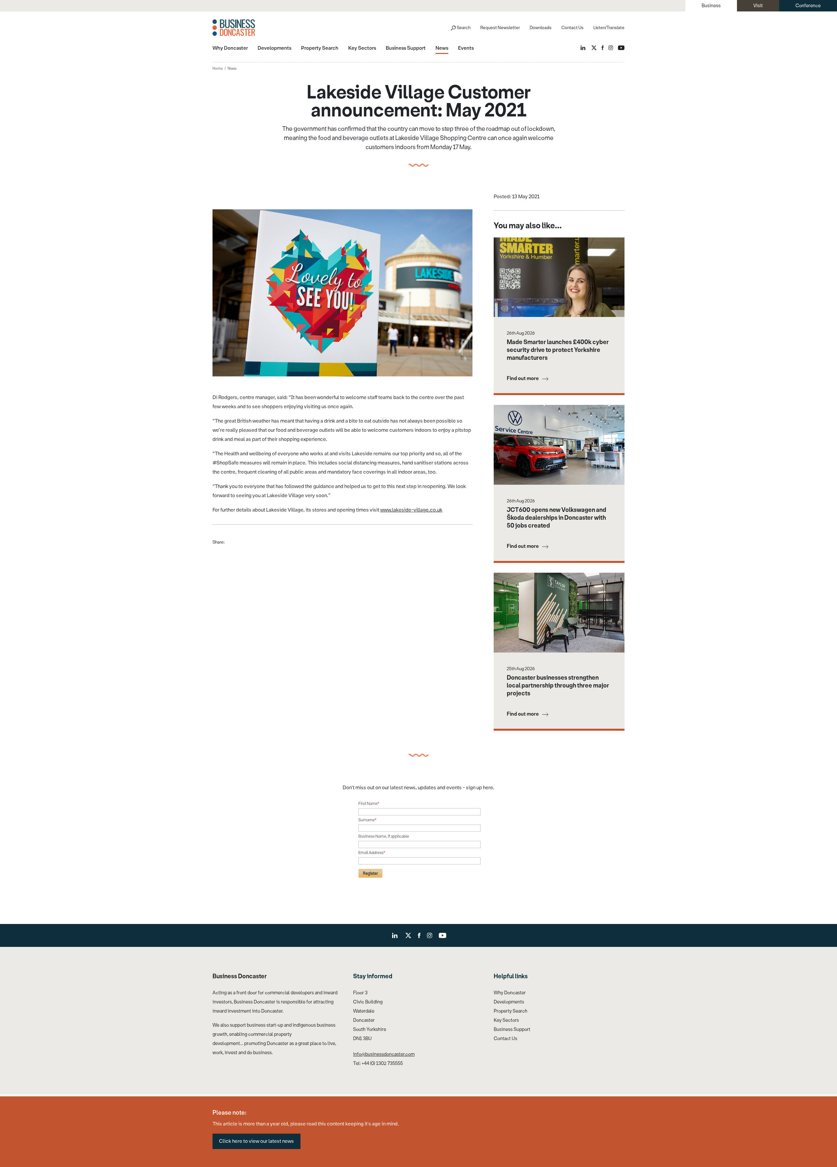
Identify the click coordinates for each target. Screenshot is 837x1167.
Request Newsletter (500, 27)
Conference (808, 6)
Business (711, 6)
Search (463, 27)
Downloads (541, 27)
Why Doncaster (510, 993)
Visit (758, 6)
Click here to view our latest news (256, 1141)
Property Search (510, 1011)
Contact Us (572, 27)
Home (218, 68)
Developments (509, 1002)
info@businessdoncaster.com (384, 1054)
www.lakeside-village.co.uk (411, 510)
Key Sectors (506, 1020)
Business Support (512, 1029)
